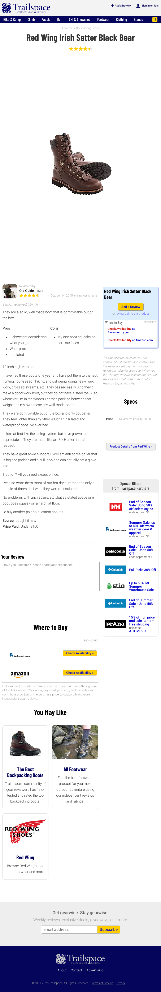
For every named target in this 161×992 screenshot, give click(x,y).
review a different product (132, 313)
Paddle (46, 19)
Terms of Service (102, 983)
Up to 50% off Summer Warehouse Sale (141, 586)
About (61, 970)
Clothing (121, 19)
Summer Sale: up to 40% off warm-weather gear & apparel (142, 528)
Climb (31, 19)
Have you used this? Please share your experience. (38, 565)
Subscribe (109, 929)
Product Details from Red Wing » (130, 446)
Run (59, 19)
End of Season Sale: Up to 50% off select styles (141, 505)
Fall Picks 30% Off (142, 570)
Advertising (95, 970)
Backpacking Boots (87, 28)
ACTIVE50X (138, 631)
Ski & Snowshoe (80, 19)
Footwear (103, 19)
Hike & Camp (12, 19)
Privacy (120, 983)
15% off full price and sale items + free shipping (142, 620)
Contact (76, 970)
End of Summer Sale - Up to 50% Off (141, 603)
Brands (138, 19)
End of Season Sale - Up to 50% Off (141, 549)
